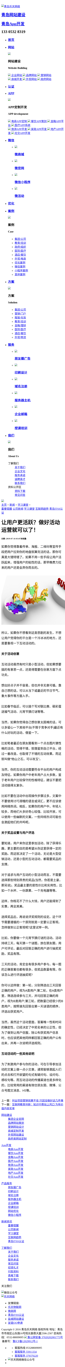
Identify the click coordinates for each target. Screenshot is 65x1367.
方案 (11, 281)
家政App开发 (15, 1169)
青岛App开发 (12, 24)
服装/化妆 (20, 317)
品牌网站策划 (16, 1123)
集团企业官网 (16, 1119)
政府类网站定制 (17, 1138)
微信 (11, 140)
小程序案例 (21, 270)
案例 (11, 211)
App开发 (6, 1145)
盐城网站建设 (16, 1319)
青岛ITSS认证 (16, 1241)
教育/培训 (20, 243)
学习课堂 (23, 504)
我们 (11, 435)
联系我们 (20, 483)
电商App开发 (15, 1149)
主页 (4, 504)
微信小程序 (22, 182)
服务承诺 (20, 475)
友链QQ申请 (15, 1322)
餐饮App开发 (15, 1153)
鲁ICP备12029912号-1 (25, 1341)
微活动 (19, 196)
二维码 (44, 547)
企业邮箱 (21, 414)
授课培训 (21, 428)
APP (11, 93)
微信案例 (20, 266)
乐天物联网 (14, 1307)
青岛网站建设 (13, 15)
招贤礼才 (13, 1267)
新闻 (12, 504)
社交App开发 (15, 1176)
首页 (11, 40)
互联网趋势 (42, 508)
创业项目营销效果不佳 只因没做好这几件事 (37, 1100)
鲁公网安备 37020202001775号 (45, 1337)
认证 (11, 86)
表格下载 (13, 1275)
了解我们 (6, 1247)
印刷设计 (21, 372)
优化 (11, 203)
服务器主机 (22, 400)
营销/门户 (20, 313)
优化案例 (20, 262)
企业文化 (20, 471)
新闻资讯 (6, 1221)
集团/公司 (20, 239)
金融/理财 (20, 325)
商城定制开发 (16, 1130)
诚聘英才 (20, 479)
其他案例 (20, 274)
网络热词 (46, 817)
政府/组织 (20, 246)
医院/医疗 (20, 250)
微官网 (19, 168)
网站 (11, 47)
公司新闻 (18, 508)
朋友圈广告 (22, 358)
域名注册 (21, 386)
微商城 (19, 154)
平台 (25, 638)
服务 (11, 344)
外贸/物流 (20, 337)
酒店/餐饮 (20, 254)
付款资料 (13, 1271)
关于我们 (20, 467)
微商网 (12, 1311)
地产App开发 (15, 1173)
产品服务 (6, 1183)
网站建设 (6, 1115)
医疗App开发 (15, 1161)
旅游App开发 (15, 1165)
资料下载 (20, 491)
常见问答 (20, 495)
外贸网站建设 (16, 1134)
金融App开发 (15, 1157)
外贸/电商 (20, 258)
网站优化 (13, 1211)
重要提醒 (6, 508)
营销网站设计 (16, 1126)
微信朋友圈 (38, 1085)
